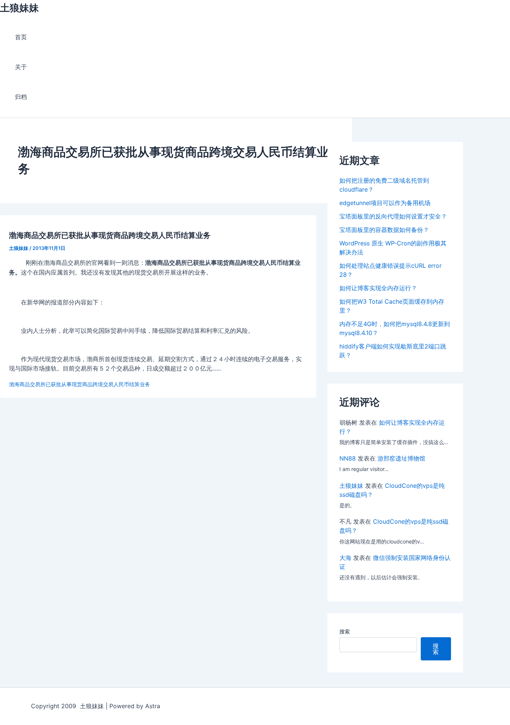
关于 (21, 67)
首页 (21, 37)
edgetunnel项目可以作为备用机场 (384, 203)
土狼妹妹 (19, 7)
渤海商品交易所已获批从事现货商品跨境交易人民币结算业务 (110, 235)
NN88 (347, 458)
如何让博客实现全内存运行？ (378, 288)
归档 (21, 96)
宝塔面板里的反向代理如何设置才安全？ (393, 216)
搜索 (344, 631)
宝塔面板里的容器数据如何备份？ (384, 229)
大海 (345, 557)
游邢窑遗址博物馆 (401, 458)
